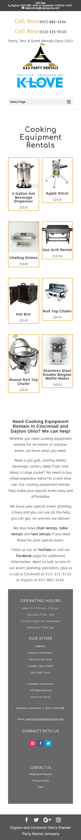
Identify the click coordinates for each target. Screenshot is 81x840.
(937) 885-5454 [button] (53, 22)
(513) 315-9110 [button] (53, 32)
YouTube (45, 550)
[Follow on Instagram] (32, 743)
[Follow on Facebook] (40, 743)
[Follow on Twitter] (48, 743)
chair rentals (46, 528)
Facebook (24, 556)
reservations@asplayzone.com (44, 719)
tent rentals (41, 534)
